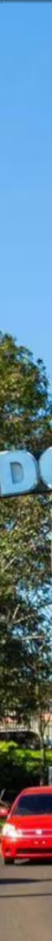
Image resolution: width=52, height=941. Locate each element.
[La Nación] (3, 2)
